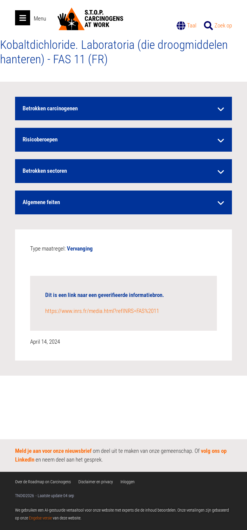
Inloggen (127, 481)
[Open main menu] (22, 17)
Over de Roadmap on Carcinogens (43, 481)
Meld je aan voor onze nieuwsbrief (53, 450)
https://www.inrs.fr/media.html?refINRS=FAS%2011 (102, 311)
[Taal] (181, 25)
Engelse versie (40, 518)
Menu (40, 18)
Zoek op (223, 25)
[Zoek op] (208, 25)
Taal (191, 25)
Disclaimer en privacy (95, 481)
